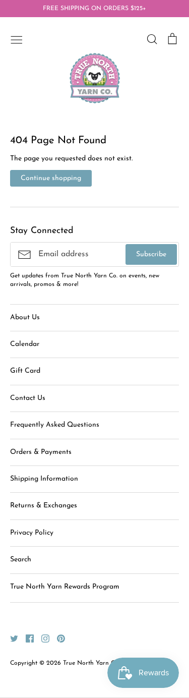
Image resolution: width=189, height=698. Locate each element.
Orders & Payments (41, 452)
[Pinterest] (57, 638)
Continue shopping (51, 178)
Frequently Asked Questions (54, 425)
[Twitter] (10, 638)
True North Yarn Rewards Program (64, 587)
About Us (25, 317)
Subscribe (151, 254)
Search (20, 559)
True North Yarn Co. (91, 663)
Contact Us (27, 398)
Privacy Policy (31, 533)
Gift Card (25, 371)
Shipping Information (44, 479)
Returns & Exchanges (43, 505)
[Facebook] (26, 638)
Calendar (24, 344)
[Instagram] (41, 638)
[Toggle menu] (16, 38)
